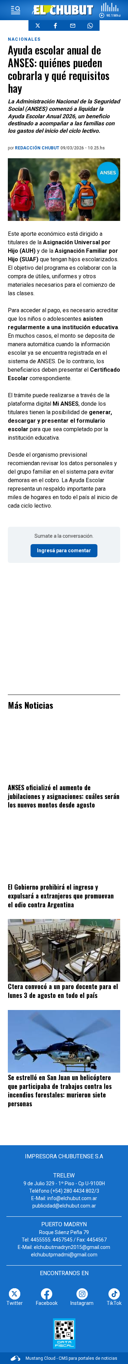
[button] (110, 10)
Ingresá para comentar (64, 550)
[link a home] (64, 9)
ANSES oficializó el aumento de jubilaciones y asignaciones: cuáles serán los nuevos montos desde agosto (63, 796)
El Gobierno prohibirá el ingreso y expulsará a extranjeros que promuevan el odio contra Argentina (61, 895)
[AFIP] (64, 1333)
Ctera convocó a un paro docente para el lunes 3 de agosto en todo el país (63, 991)
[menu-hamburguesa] (15, 10)
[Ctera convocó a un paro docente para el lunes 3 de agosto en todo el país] (64, 950)
